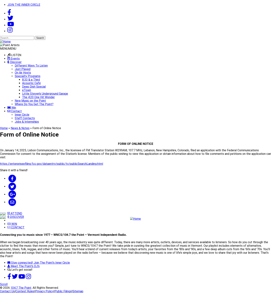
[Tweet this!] (12, 186)
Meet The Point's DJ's (25, 266)
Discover (15, 62)
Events (15, 58)
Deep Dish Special (34, 86)
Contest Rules (25, 291)
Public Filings (63, 291)
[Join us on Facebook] (9, 13)
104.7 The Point (21, 287)
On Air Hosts (23, 72)
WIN (14, 224)
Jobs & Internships (27, 121)
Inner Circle (22, 114)
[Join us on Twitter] (10, 19)
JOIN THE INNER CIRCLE (23, 4)
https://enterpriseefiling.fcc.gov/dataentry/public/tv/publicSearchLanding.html (51, 164)
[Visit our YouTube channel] (10, 25)
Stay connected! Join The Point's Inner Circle (40, 262)
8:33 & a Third (31, 79)
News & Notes (20, 128)
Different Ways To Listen (31, 65)
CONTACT (17, 227)
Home (4, 128)
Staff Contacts (25, 118)
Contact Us (7, 291)
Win (13, 107)
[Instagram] (10, 31)
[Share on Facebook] (12, 178)
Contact (16, 111)
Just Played (22, 69)
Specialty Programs (27, 76)
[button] (8, 48)
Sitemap (77, 291)
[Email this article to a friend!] (12, 202)
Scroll (4, 284)
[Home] (135, 218)
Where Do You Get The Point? (34, 104)
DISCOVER (16, 217)
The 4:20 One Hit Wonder (38, 97)
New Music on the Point (30, 100)
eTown (26, 90)
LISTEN (16, 55)
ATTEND (16, 213)
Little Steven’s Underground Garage (45, 93)
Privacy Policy (44, 291)
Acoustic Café (31, 83)
